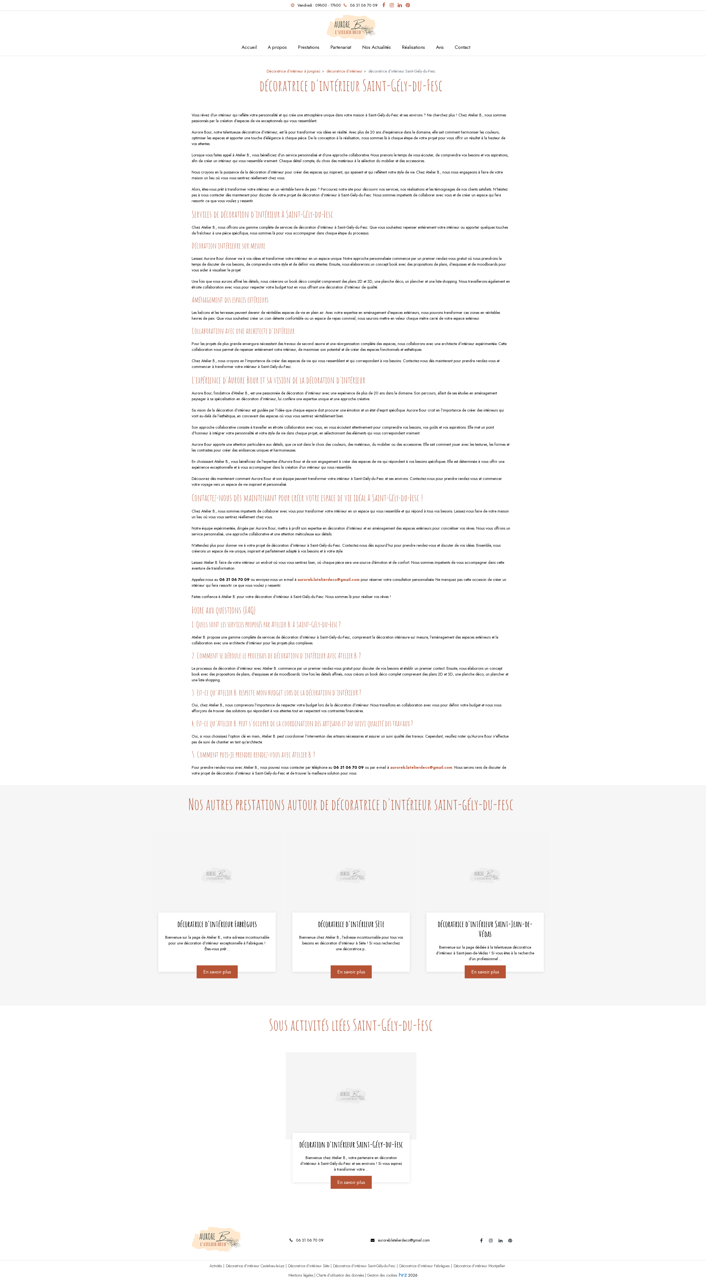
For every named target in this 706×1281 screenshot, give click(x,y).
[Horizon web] (403, 1275)
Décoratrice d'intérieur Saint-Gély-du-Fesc (364, 1266)
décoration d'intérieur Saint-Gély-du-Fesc (351, 1144)
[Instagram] (391, 5)
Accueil (249, 47)
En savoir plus (217, 971)
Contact (462, 47)
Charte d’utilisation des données (340, 1275)
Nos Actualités (376, 47)
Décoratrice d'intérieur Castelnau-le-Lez (255, 1266)
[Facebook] (383, 5)
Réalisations (413, 47)
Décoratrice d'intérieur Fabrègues (424, 1266)
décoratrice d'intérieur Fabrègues (217, 924)
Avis (440, 47)
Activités (216, 1266)
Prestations (308, 47)
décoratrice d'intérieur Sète (351, 924)
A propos (277, 47)
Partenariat (340, 47)
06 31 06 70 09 (309, 1240)
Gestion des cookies (382, 1275)
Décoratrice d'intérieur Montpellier (479, 1266)
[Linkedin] (399, 5)
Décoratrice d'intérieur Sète (308, 1266)
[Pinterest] (407, 5)
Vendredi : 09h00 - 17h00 (318, 5)
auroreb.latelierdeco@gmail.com (329, 579)
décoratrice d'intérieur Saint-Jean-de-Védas (485, 929)
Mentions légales (301, 1275)
